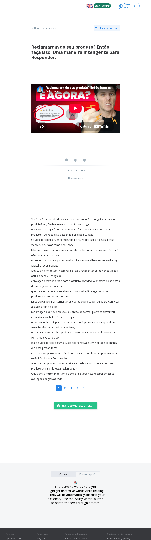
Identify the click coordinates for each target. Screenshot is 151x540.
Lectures (79, 170)
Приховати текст (109, 27)
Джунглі (41, 538)
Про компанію (14, 538)
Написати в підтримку (118, 538)
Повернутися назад (45, 28)
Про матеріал (75, 178)
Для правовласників (76, 538)
